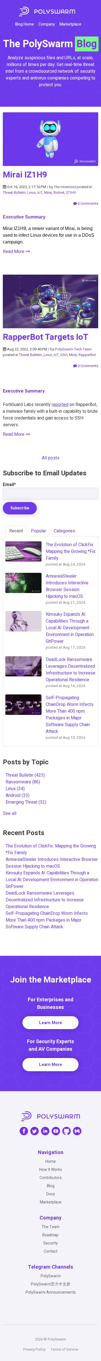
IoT (39, 192)
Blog (50, 1186)
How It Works (50, 1170)
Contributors (51, 1178)
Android (17, 795)
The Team (50, 1227)
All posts (50, 458)
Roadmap (50, 1235)
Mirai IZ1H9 (25, 175)
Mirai (48, 192)
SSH (63, 354)
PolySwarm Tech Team (73, 349)
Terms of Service (64, 1349)
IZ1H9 (70, 192)
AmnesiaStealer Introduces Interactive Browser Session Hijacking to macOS (52, 863)
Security (50, 1243)
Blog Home (24, 24)
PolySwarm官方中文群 (50, 1284)
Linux (31, 192)
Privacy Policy (34, 1349)
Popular (38, 531)
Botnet (59, 192)
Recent (16, 531)
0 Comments (87, 203)
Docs (50, 1194)
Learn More (50, 1023)
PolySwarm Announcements (51, 1292)
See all (9, 813)
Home (50, 1161)
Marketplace (70, 24)
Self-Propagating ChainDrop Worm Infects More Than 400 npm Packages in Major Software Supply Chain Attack (47, 920)
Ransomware (23, 782)
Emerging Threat (26, 802)
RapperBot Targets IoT (45, 337)
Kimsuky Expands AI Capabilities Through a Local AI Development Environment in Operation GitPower (52, 880)
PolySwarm (51, 1276)
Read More (14, 251)
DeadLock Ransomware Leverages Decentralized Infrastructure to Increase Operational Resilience (45, 900)
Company (46, 24)
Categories (64, 531)
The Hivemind (65, 187)
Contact (51, 1251)
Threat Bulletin (14, 192)
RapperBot (87, 354)
